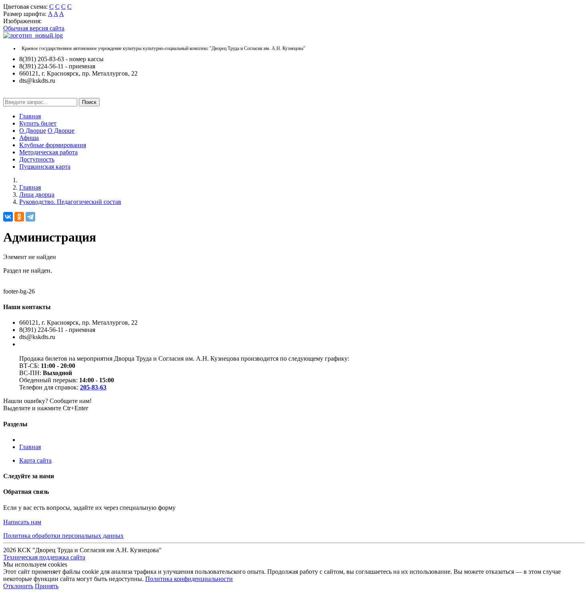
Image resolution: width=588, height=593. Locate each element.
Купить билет (37, 123)
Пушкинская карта (44, 166)
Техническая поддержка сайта (44, 557)
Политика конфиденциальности (189, 578)
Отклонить (18, 586)
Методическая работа (48, 152)
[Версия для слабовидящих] (9, 94)
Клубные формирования (52, 145)
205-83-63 (93, 387)
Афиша (29, 137)
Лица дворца (36, 194)
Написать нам (22, 522)
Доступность (36, 159)
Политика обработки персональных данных (63, 535)
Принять (46, 586)
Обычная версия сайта (33, 28)
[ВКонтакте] (8, 217)
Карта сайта (35, 460)
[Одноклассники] (19, 217)
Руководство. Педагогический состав (70, 201)
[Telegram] (30, 217)
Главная (30, 116)
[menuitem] (302, 116)
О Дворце (32, 130)
